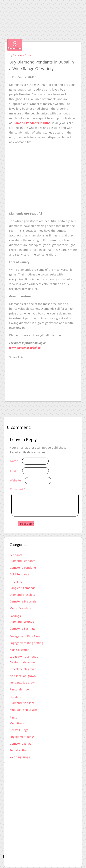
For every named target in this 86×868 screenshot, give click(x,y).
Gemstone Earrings (22, 628)
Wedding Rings (20, 757)
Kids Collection (19, 650)
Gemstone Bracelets (23, 601)
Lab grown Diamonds (24, 656)
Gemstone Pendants (23, 567)
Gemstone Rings (20, 743)
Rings (13, 717)
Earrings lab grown (22, 662)
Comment (17, 489)
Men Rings (17, 723)
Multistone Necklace (23, 710)
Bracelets (16, 582)
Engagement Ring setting (26, 643)
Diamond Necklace (22, 703)
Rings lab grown (20, 689)
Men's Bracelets (20, 608)
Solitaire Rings (19, 750)
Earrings (15, 616)
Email (13, 471)
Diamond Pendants (22, 561)
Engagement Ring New (25, 636)
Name (14, 461)
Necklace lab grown (23, 676)
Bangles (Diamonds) (23, 588)
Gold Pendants (19, 574)
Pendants (16, 555)
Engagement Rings (22, 737)
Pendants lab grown (23, 682)
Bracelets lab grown (23, 669)
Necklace (16, 697)
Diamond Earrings (22, 622)
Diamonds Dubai (22, 55)
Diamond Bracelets (22, 595)
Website (15, 480)
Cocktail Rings (19, 730)
